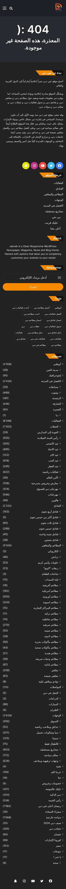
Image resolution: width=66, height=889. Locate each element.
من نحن (56, 217)
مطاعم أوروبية (50, 596)
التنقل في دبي (50, 692)
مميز (58, 845)
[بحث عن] (11, 9)
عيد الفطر (53, 466)
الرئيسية (56, 398)
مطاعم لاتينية (51, 636)
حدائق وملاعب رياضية (46, 726)
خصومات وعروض (51, 783)
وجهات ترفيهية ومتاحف (46, 760)
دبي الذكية (55, 794)
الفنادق (59, 188)
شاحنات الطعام (50, 573)
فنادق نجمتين (51, 539)
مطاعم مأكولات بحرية (46, 641)
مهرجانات (53, 494)
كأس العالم (52, 477)
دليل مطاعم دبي (35, 332)
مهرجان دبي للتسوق (47, 488)
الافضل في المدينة (53, 205)
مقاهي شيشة (51, 675)
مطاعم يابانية (51, 664)
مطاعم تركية (51, 613)
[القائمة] (4, 9)
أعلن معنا (55, 228)
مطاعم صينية (51, 630)
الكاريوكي (53, 551)
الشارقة (57, 403)
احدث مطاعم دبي (31, 314)
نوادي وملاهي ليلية (48, 681)
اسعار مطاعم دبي (33, 320)
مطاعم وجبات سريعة (47, 658)
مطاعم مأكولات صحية (46, 647)
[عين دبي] (58, 8)
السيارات (53, 704)
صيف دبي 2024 (52, 823)
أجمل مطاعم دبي (42, 307)
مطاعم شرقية (50, 624)
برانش (54, 556)
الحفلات (54, 426)
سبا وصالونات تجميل (47, 732)
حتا (59, 777)
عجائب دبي (55, 828)
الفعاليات (58, 182)
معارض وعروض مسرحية (44, 483)
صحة (55, 862)
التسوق (54, 721)
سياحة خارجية (53, 817)
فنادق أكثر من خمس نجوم (44, 517)
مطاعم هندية (51, 653)
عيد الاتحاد (53, 449)
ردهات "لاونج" (50, 568)
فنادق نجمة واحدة (48, 534)
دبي (23, 326)
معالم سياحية (51, 755)
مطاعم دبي (56, 345)
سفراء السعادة (53, 811)
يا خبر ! (57, 857)
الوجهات (59, 199)
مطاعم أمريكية (50, 590)
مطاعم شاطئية (50, 619)
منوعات (57, 851)
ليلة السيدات (51, 579)
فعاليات (19, 332)
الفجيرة (57, 409)
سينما (55, 738)
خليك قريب (51, 222)
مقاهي (54, 670)
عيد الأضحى (52, 443)
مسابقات (53, 386)
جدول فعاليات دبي (53, 326)
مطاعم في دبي (39, 345)
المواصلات (55, 687)
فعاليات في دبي (38, 338)
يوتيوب (54, 392)
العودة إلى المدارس (47, 432)
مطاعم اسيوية (50, 602)
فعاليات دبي (55, 338)
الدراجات (53, 698)
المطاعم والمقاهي (53, 194)
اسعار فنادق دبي (53, 320)
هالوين (55, 500)
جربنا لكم (56, 772)
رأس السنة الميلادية (47, 437)
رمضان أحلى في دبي (49, 806)
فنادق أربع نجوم (50, 511)
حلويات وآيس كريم (48, 562)
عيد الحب (53, 460)
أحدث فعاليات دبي (20, 307)
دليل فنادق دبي (54, 332)
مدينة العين (52, 369)
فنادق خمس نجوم (48, 528)
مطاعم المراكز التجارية (46, 607)
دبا (57, 415)
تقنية (58, 766)
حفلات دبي (34, 326)
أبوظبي (58, 307)
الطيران (54, 709)
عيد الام (54, 454)
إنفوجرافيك (55, 375)
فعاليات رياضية (50, 471)
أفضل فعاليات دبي (53, 314)
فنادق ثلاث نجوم (49, 522)
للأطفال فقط (51, 743)
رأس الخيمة (54, 800)
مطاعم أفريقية (50, 585)
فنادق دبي (20, 338)
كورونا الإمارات (53, 840)
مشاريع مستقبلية (54, 211)
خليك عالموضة (53, 789)
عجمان (57, 834)
